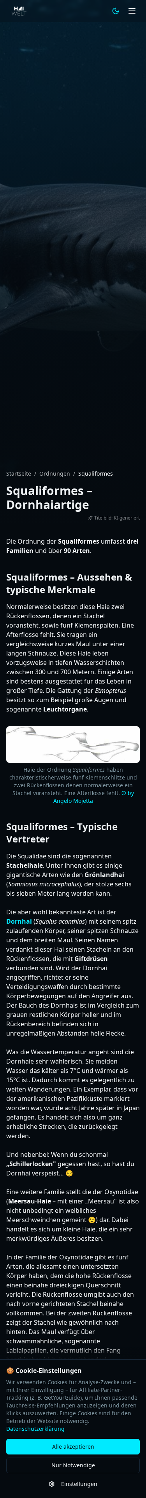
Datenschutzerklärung (35, 1428)
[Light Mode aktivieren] (116, 11)
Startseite (18, 473)
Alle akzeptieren (73, 1446)
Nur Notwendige (73, 1465)
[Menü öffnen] (132, 11)
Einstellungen (79, 1484)
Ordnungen (54, 473)
